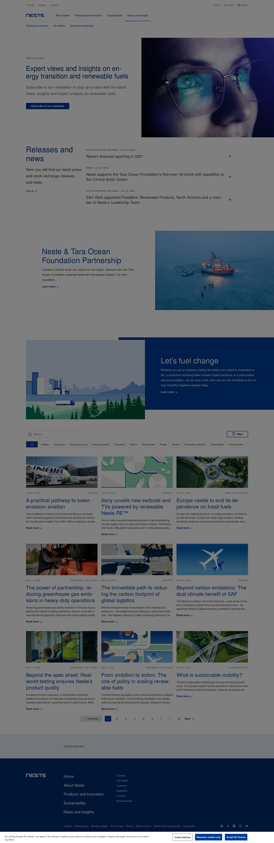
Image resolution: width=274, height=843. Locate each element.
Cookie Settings (182, 837)
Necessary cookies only (208, 837)
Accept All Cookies (236, 837)
